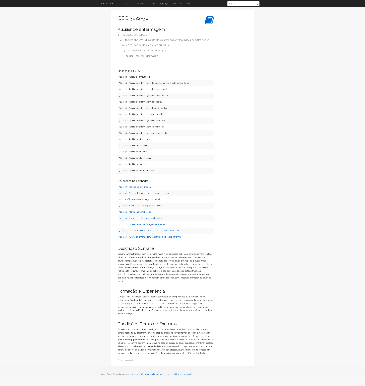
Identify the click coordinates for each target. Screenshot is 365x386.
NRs (189, 3)
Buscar (128, 3)
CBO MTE (107, 3)
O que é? (140, 3)
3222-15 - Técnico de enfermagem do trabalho (140, 199)
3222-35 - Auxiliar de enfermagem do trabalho (140, 218)
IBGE (169, 374)
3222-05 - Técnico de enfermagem (135, 187)
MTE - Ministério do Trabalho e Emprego (148, 374)
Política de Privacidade (182, 374)
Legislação (164, 3)
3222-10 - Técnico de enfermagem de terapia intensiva (144, 193)
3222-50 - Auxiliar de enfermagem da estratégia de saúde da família (150, 237)
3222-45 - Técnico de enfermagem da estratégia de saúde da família (150, 230)
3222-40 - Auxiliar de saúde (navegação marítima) (142, 224)
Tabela (152, 3)
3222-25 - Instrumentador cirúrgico (135, 212)
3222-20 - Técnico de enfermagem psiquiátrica (141, 205)
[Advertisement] (227, 56)
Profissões (178, 3)
